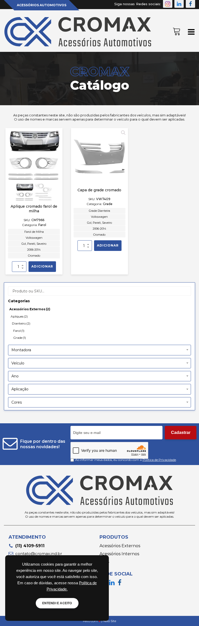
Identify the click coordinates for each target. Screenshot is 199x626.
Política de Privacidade (159, 460)
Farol (18, 331)
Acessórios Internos (119, 553)
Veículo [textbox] (17, 363)
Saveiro (41, 243)
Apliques (19, 316)
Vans (104, 561)
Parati (31, 243)
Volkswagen (34, 238)
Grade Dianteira (99, 211)
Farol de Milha (34, 232)
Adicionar (42, 266)
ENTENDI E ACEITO (57, 603)
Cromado (34, 255)
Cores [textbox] (16, 402)
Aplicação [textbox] (20, 389)
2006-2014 (34, 249)
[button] (167, 4)
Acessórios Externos (29, 309)
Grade (19, 338)
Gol (24, 243)
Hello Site (109, 621)
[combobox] (99, 350)
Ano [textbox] (15, 376)
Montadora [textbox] (21, 350)
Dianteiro (21, 323)
